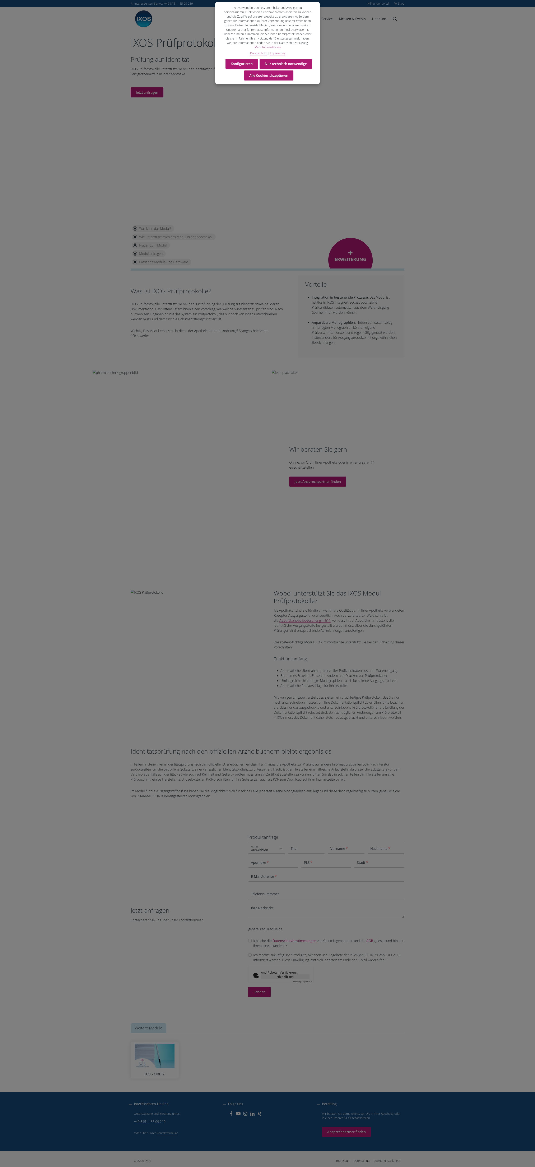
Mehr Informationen (268, 47)
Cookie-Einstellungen (387, 1161)
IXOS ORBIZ (155, 1074)
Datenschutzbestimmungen (294, 940)
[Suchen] (395, 19)
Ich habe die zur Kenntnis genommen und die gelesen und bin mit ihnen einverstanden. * (328, 943)
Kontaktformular (167, 1133)
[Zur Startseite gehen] (143, 19)
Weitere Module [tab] (148, 1027)
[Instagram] (245, 1115)
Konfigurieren (242, 63)
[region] (195, 592)
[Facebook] (231, 1115)
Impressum (342, 1161)
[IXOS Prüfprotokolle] (147, 592)
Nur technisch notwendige (286, 63)
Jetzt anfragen (147, 92)
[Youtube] (238, 1115)
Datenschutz (362, 1161)
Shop (401, 3)
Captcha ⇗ (302, 981)
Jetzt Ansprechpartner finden (317, 481)
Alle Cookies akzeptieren (268, 75)
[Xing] (259, 1115)
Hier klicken (285, 977)
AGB (369, 940)
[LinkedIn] (253, 1115)
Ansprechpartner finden (346, 1132)
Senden (259, 992)
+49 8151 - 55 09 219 (150, 1121)
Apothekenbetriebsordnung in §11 (305, 620)
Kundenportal (380, 3)
